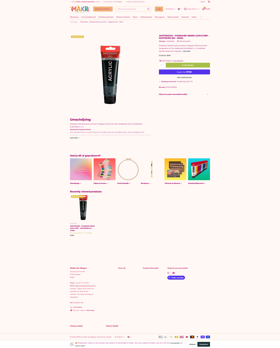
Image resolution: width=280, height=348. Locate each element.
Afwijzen (192, 344)
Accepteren (203, 344)
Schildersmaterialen (105, 17)
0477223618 (77, 307)
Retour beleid (112, 326)
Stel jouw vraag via (83, 310)
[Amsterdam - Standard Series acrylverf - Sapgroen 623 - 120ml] (83, 207)
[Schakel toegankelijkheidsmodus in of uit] (209, 1)
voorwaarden (175, 343)
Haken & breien (173, 17)
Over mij (121, 268)
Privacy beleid (76, 326)
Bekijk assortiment (102, 9)
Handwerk (185, 17)
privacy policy (80, 345)
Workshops (74, 17)
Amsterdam (171, 41)
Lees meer (186, 51)
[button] (164, 63)
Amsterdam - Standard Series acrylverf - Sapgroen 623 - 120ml (82, 228)
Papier (135, 17)
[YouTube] (173, 273)
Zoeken (148, 8)
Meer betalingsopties (184, 77)
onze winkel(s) (178, 61)
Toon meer (201, 17)
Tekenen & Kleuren (123, 17)
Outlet (194, 17)
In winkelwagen (188, 65)
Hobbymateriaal (146, 17)
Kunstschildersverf (88, 17)
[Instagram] (168, 273)
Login (159, 9)
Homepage (73, 22)
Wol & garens (160, 17)
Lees (74, 138)
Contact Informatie (150, 268)
